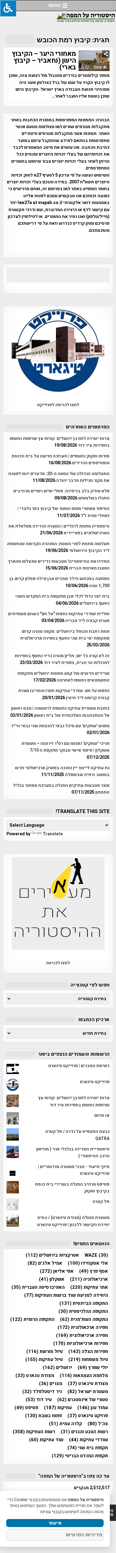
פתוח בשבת (43, 1416)
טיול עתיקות (44, 1359)
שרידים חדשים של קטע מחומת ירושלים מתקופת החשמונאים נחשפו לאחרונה (63, 676)
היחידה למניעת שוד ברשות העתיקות (66, 1295)
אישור (55, 1523)
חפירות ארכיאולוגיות (80, 1343)
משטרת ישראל (87, 1391)
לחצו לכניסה (58, 963)
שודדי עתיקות (88, 1440)
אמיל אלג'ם (45, 1263)
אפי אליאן (57, 1271)
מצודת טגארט (34, 1375)
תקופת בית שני (87, 1448)
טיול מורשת (44, 1351)
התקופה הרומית (32, 1319)
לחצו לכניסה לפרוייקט (58, 405)
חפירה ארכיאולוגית (82, 1335)
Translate (53, 834)
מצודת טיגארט (88, 1383)
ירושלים (57, 1367)
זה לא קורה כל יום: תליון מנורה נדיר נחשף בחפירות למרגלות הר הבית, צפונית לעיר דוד (62, 659)
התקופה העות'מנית (84, 1319)
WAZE (96, 1255)
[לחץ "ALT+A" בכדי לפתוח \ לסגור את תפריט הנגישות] (8, 8)
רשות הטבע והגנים (84, 1432)
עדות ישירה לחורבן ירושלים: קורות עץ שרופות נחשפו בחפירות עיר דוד (74, 1101)
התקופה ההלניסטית (83, 1311)
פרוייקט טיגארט (95, 1082)
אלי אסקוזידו (88, 1263)
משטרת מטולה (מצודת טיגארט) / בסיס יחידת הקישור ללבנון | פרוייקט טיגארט (73, 1221)
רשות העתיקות (34, 1432)
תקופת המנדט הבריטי (80, 1456)
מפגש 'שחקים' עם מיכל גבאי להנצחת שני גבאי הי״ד (60, 726)
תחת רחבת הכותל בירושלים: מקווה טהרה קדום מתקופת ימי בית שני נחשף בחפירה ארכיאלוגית (65, 634)
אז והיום (102, 1115)
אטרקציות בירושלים (52, 1255)
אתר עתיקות (89, 1287)
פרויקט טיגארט (87, 1416)
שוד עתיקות (46, 1440)
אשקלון (51, 1279)
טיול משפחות (88, 1359)
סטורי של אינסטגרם (82, 1399)
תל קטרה (101, 1201)
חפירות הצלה (88, 1351)
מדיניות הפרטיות (84, 1534)
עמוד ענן (92, 1408)
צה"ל (98, 1424)
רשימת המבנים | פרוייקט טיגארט (79, 1065)
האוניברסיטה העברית (38, 1287)
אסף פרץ (93, 1271)
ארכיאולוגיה (89, 1279)
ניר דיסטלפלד (42, 1391)
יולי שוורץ (93, 1367)
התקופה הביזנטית (83, 1303)
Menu (55, 5)
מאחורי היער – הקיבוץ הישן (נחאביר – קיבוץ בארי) (44, 60)
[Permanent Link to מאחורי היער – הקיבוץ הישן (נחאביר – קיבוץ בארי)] (94, 60)
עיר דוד (39, 1399)
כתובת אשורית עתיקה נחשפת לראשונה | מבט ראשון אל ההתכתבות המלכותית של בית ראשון (60, 711)
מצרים (50, 1383)
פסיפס (26, 1408)
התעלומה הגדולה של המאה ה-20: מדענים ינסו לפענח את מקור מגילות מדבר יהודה (59, 477)
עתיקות (58, 1408)
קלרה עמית (65, 1424)
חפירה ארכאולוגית (83, 1327)
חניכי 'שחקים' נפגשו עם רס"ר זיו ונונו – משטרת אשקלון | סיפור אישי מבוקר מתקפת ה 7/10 (65, 747)
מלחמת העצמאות (84, 1375)
